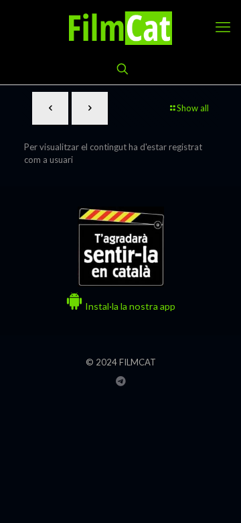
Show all (193, 108)
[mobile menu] (223, 26)
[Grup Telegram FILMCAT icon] (121, 381)
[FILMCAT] (120, 27)
